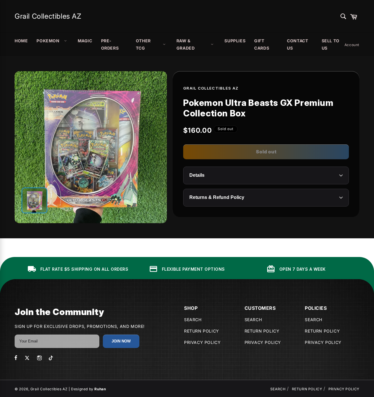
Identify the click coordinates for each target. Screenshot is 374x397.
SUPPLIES (234, 40)
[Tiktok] (51, 358)
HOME (21, 40)
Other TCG (143, 44)
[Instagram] (39, 358)
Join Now (121, 341)
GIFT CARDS (261, 44)
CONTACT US (297, 44)
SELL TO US (331, 44)
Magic (85, 40)
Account (351, 45)
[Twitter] (27, 358)
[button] (353, 16)
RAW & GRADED (185, 44)
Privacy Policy (202, 342)
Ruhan (100, 389)
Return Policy (201, 330)
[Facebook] (16, 357)
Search (193, 319)
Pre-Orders (110, 44)
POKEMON (48, 40)
